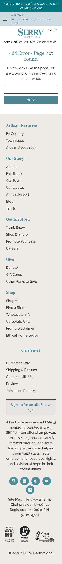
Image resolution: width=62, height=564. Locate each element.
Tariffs (11, 208)
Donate (12, 268)
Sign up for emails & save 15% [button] (31, 407)
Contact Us (15, 187)
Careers (12, 248)
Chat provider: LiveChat (30, 504)
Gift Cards (14, 274)
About (11, 167)
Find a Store (15, 308)
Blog (9, 201)
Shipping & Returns (21, 370)
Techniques (15, 140)
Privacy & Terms (38, 499)
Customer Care (18, 363)
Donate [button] (15, 23)
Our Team (13, 181)
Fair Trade (14, 174)
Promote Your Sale (21, 241)
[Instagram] (13, 481)
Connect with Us (19, 377)
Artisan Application (21, 147)
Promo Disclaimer (20, 328)
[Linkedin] (30, 489)
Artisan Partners (13, 42)
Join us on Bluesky (21, 391)
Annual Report (17, 194)
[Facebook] (24, 481)
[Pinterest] (35, 481)
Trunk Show (15, 227)
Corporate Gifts (18, 321)
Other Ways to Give (21, 281)
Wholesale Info (18, 315)
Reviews (13, 384)
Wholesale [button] (17, 14)
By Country (15, 134)
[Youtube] (46, 481)
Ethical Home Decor (22, 335)
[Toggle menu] (4, 19)
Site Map (15, 499)
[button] (9, 534)
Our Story (29, 42)
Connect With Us (46, 42)
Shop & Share (17, 234)
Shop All (12, 301)
